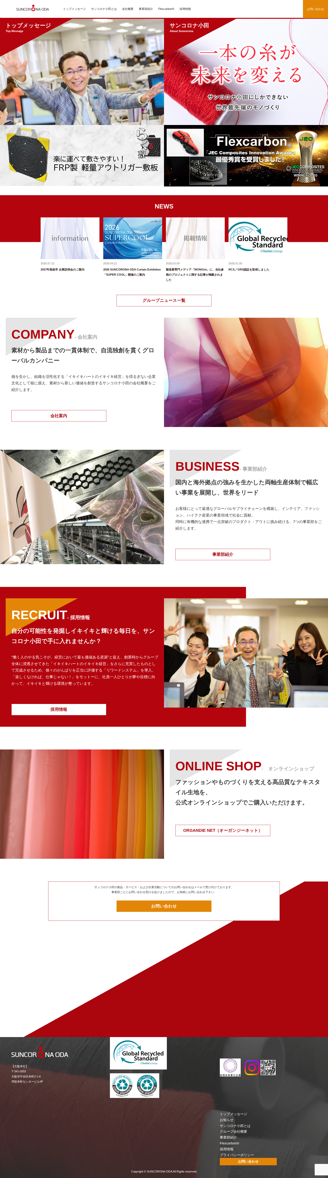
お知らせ (226, 1120)
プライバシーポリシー (237, 1155)
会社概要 (127, 8)
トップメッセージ (74, 8)
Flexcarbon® (166, 8)
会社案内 (58, 415)
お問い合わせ (315, 9)
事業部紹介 (146, 8)
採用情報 (185, 8)
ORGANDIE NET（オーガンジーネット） (223, 830)
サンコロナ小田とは (104, 8)
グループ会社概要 (233, 1131)
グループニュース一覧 (164, 300)
